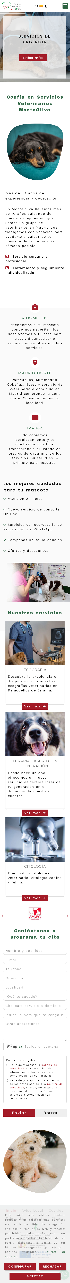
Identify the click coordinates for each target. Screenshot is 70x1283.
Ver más (33, 706)
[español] (41, 6)
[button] (65, 6)
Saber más (33, 57)
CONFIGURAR (20, 1266)
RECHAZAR (52, 1266)
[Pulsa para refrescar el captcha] (20, 1047)
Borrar (50, 1112)
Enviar (19, 1112)
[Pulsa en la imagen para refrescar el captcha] (12, 1046)
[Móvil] (46, 6)
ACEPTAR (35, 1276)
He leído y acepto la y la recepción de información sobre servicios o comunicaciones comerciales (33, 1070)
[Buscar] (36, 6)
